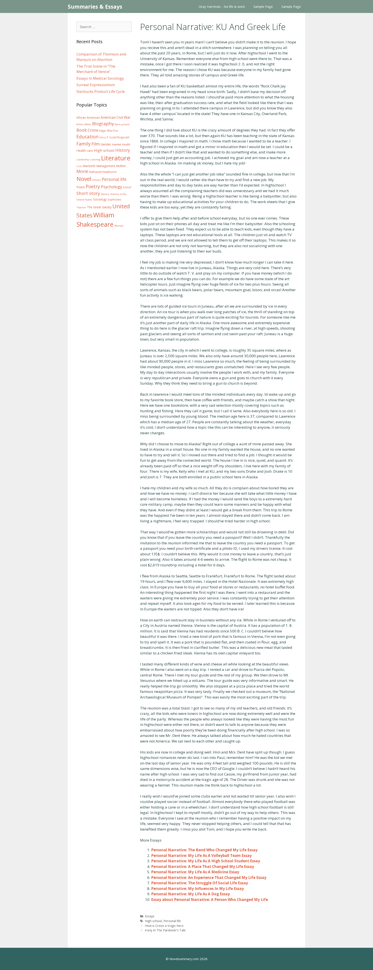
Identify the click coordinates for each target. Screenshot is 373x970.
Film (96, 144)
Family (83, 144)
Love (79, 166)
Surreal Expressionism (95, 84)
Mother (121, 166)
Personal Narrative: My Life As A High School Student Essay (205, 860)
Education (87, 136)
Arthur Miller (83, 124)
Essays (149, 916)
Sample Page (263, 6)
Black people (122, 124)
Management (105, 166)
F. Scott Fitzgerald (118, 137)
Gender (106, 144)
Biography (103, 123)
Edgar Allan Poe (108, 130)
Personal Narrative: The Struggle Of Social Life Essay (199, 882)
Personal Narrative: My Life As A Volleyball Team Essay (201, 855)
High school (153, 921)
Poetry (93, 186)
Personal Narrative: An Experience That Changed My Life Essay (208, 877)
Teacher (81, 207)
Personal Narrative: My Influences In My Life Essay (197, 888)
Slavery (105, 194)
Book (81, 130)
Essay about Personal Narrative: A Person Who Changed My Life (209, 899)
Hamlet (116, 144)
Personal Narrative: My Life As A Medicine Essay (195, 871)
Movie (82, 171)
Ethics (103, 137)
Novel (83, 179)
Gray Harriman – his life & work (222, 6)
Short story (88, 193)
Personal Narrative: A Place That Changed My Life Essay (202, 866)
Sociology (100, 199)
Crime (93, 130)
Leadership (82, 159)
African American (88, 118)
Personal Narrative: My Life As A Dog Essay (190, 893)
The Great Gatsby (99, 207)
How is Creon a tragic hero (164, 926)
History (122, 150)
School (127, 187)
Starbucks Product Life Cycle (100, 91)
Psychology (111, 187)
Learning (95, 159)
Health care (84, 151)
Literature (115, 158)
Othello (96, 180)
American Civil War (116, 117)
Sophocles (114, 199)
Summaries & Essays (95, 6)
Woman (118, 225)
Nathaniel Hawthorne (103, 172)
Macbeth (89, 166)
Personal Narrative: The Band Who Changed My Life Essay (204, 849)
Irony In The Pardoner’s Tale (165, 930)
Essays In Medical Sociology (100, 78)
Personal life (172, 921)
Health (126, 144)
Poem (80, 187)
